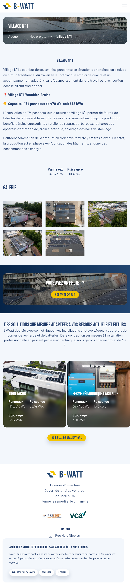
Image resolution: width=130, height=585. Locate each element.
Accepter (46, 572)
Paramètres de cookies (23, 572)
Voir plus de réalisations (67, 438)
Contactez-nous (65, 295)
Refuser (62, 572)
